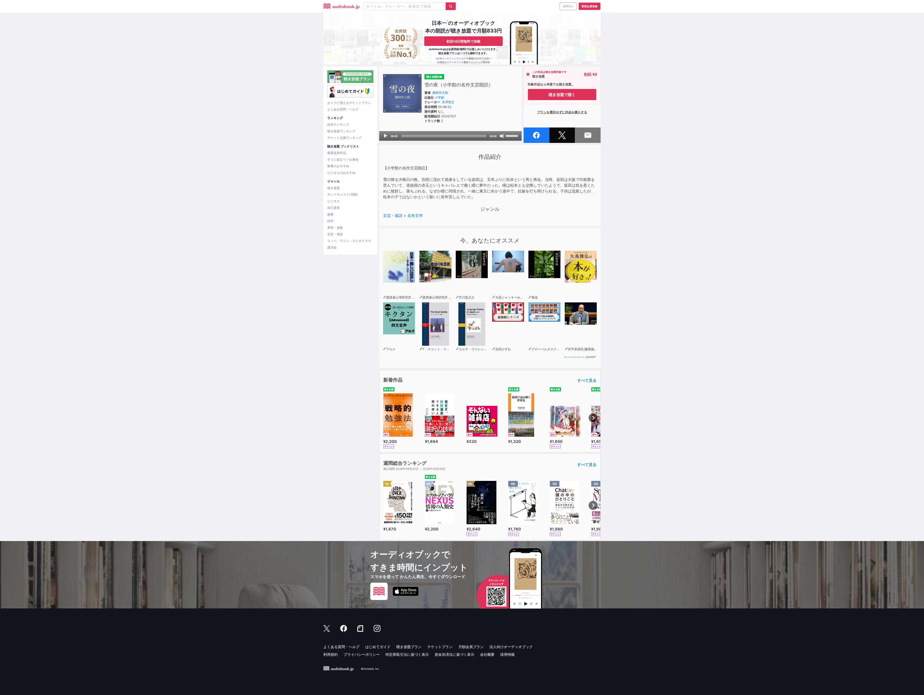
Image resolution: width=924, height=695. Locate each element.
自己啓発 (333, 208)
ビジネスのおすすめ (341, 173)
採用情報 (507, 654)
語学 (330, 221)
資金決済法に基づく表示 (454, 654)
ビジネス (333, 201)
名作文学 (415, 215)
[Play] (385, 136)
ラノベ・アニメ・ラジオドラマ (349, 241)
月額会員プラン (471, 646)
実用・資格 (335, 228)
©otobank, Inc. (370, 668)
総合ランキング (338, 124)
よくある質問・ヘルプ (343, 109)
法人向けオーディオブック (511, 646)
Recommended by (574, 357)
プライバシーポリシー (362, 654)
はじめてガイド (378, 646)
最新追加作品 (336, 153)
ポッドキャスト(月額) (342, 194)
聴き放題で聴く (562, 94)
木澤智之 (448, 102)
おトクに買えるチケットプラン (349, 103)
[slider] (512, 135)
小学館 (439, 97)
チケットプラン (440, 646)
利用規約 (330, 654)
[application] (450, 136)
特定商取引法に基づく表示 (407, 654)
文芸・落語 (335, 234)
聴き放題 (333, 188)
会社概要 (487, 654)
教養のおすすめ (338, 166)
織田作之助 (440, 93)
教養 (330, 214)
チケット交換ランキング (344, 138)
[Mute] (502, 136)
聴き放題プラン (409, 646)
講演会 (332, 247)
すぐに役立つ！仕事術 (343, 159)
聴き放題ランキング (341, 131)
